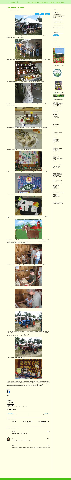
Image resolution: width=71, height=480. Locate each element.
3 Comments (16, 10)
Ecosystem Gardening (56, 139)
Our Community (13, 409)
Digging (54, 138)
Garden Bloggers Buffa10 (56, 142)
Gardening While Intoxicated (57, 146)
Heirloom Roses (55, 169)
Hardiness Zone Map (56, 188)
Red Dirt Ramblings (56, 156)
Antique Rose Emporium (56, 166)
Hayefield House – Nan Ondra (57, 148)
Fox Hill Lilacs (55, 187)
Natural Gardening (55, 152)
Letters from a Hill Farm (56, 117)
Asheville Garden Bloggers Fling (57, 132)
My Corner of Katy (55, 150)
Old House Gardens (56, 195)
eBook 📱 (47, 14)
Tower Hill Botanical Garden (57, 106)
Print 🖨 (37, 14)
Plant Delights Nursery (56, 196)
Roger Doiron (55, 126)
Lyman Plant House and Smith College (43, 422)
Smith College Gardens (56, 105)
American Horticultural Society (57, 183)
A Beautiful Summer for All (57, 14)
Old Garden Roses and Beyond (57, 173)
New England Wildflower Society (57, 193)
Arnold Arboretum (55, 101)
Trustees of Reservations (56, 107)
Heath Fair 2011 (10, 405)
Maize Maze (14, 421)
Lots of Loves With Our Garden (57, 19)
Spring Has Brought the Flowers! (57, 22)
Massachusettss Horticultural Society (58, 192)
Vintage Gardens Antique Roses (57, 177)
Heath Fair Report (10, 404)
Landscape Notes (55, 116)
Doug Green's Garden (56, 113)
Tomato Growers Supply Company (58, 202)
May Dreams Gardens (56, 149)
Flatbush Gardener (56, 140)
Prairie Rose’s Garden (56, 155)
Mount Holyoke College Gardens (57, 103)
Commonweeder (13, 2)
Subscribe (56, 35)
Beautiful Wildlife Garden (56, 133)
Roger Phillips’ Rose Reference (57, 174)
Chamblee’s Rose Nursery (56, 167)
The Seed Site (55, 201)
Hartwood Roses (55, 168)
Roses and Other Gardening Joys (57, 158)
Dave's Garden (55, 137)
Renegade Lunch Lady (56, 125)
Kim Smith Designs (55, 115)
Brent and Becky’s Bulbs (56, 185)
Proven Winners (55, 197)
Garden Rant (55, 143)
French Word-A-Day (56, 141)
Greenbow (54, 147)
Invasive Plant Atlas (56, 189)
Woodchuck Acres (55, 161)
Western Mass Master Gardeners (58, 203)
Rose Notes (54, 157)
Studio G (54, 159)
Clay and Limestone (56, 134)
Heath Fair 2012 (10, 402)
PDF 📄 (42, 14)
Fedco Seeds (55, 186)
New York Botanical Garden (57, 104)
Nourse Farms (55, 194)
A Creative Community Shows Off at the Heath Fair (17, 406)
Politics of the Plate (56, 124)
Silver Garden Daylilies (56, 198)
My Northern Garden (56, 151)
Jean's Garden (55, 114)
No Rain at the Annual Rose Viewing (28, 422)
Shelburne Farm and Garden (57, 176)
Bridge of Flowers (55, 102)
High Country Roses (56, 172)
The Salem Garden (55, 118)
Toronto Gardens (55, 119)
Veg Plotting (55, 160)
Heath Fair (9, 409)
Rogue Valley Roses (56, 175)
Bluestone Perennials (56, 184)
